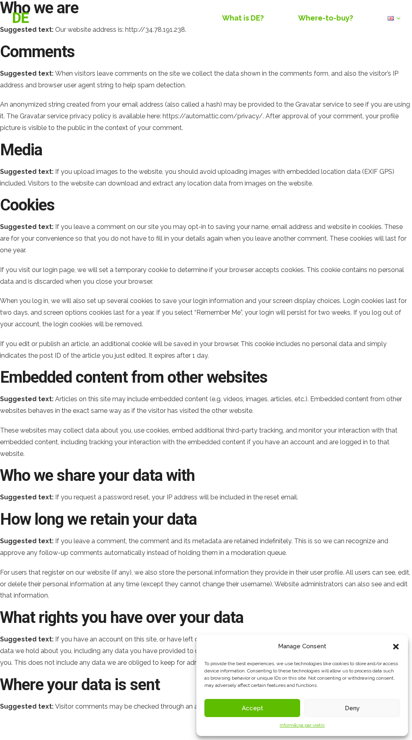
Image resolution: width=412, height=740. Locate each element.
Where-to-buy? (325, 18)
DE (20, 18)
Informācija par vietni (302, 725)
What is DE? (243, 18)
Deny (352, 708)
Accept (252, 708)
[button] (396, 647)
